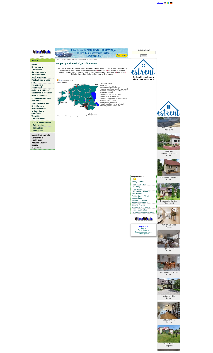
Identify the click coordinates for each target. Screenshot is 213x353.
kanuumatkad (99, 68)
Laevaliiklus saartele (40, 135)
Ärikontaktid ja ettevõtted (37, 112)
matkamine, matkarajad (75, 72)
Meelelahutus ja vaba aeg (40, 81)
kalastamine (92, 74)
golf (86, 72)
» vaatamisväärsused (108, 100)
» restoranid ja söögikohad (110, 87)
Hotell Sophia (137, 189)
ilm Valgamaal (67, 80)
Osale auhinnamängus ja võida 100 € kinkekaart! (143, 78)
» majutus (103, 85)
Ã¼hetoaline (37, 148)
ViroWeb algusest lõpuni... (39, 144)
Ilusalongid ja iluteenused (37, 86)
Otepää (58, 59)
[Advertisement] (93, 24)
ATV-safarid (102, 70)
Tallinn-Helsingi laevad (41, 122)
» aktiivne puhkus (106, 93)
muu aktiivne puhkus (106, 74)
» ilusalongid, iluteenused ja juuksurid (114, 89)
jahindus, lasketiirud (78, 74)
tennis (92, 72)
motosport (121, 72)
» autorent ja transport (108, 102)
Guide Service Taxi (139, 184)
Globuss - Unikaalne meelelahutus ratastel (140, 201)
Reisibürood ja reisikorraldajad (38, 107)
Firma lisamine (143, 230)
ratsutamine (61, 68)
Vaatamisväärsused (40, 103)
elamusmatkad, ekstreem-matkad (84, 70)
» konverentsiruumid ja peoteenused (113, 98)
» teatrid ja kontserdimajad (110, 106)
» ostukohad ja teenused (109, 96)
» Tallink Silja (37, 128)
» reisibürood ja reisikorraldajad (111, 104)
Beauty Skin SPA (138, 182)
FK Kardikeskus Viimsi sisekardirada (140, 197)
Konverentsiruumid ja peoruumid (41, 99)
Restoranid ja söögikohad (37, 68)
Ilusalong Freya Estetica (141, 207)
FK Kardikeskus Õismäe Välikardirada (141, 193)
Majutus (35, 64)
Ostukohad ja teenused (41, 93)
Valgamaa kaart (62, 82)
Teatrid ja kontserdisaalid (38, 117)
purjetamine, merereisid (83, 68)
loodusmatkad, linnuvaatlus (105, 72)
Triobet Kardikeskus (139, 210)
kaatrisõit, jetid (111, 68)
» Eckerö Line (37, 125)
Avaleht (34, 60)
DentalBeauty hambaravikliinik (143, 212)
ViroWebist (143, 226)
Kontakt (143, 228)
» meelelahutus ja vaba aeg (110, 94)
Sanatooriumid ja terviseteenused (38, 73)
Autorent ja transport (40, 90)
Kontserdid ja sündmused (37, 139)
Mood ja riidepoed (39, 96)
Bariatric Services (138, 205)
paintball (70, 68)
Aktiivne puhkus (38, 77)
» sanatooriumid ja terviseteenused (113, 91)
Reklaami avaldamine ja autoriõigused (143, 233)
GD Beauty (136, 187)
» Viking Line (37, 131)
